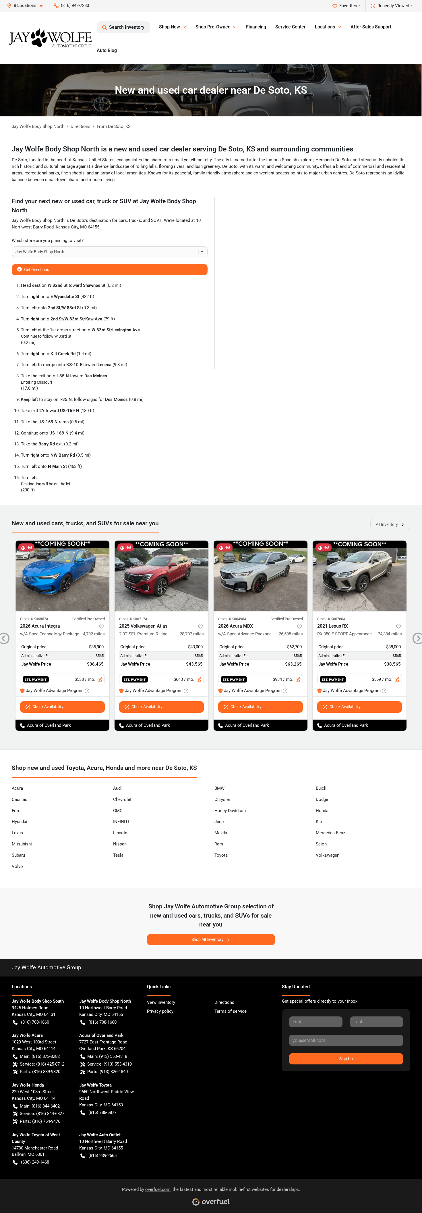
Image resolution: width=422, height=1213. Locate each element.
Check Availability (47, 706)
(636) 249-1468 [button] (35, 1162)
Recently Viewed (393, 5)
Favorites (348, 5)
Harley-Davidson (230, 810)
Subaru (18, 855)
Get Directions (36, 269)
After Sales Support (371, 27)
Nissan (120, 844)
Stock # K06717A (133, 619)
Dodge (322, 799)
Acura (17, 788)
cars (123, 220)
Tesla (118, 855)
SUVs (156, 220)
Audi (117, 788)
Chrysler (222, 799)
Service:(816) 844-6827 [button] (42, 1113)
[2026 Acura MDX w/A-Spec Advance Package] (260, 576)
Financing (256, 27)
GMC (118, 810)
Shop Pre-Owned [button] (213, 27)
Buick (321, 788)
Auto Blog (107, 50)
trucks (135, 220)
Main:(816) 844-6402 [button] (40, 1106)
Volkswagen (327, 855)
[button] (27, 5)
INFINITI (121, 821)
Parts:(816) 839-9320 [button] (40, 1071)
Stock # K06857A (34, 619)
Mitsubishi (22, 844)
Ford (16, 810)
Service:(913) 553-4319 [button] (109, 1064)
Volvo (17, 866)
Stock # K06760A (331, 619)
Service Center (290, 27)
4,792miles (94, 634)
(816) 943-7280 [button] (75, 5)
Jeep (219, 821)
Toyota (221, 855)
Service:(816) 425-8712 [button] (42, 1064)
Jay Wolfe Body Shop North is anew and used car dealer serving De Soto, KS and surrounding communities (182, 149)
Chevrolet (122, 799)
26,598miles (291, 634)
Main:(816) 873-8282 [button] (40, 1056)
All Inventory (387, 524)
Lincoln (120, 832)
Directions (224, 1002)
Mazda (220, 832)
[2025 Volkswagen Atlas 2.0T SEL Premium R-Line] (161, 576)
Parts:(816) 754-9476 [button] (40, 1121)
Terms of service (230, 1011)
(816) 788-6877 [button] (102, 1112)
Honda (322, 810)
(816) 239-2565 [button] (102, 1155)
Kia (319, 821)
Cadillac (19, 799)
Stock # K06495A (232, 619)
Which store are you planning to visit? (48, 240)
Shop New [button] (169, 27)
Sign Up (346, 1058)
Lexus (17, 832)
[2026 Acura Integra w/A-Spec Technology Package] (62, 576)
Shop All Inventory (207, 939)
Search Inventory (126, 27)
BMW (219, 788)
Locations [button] (325, 27)
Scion (321, 844)
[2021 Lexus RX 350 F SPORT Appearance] (359, 576)
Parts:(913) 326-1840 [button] (107, 1071)
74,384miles (390, 634)
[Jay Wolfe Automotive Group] (50, 37)
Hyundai (19, 821)
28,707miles (192, 634)
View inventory (161, 1002)
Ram (218, 844)
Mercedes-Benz (330, 832)
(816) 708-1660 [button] (35, 1022)
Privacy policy (160, 1011)
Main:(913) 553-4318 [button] (107, 1056)
